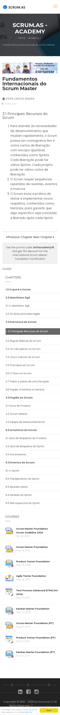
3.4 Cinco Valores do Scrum (23, 357)
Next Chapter (42, 237)
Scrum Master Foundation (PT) (34, 623)
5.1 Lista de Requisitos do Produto (26, 438)
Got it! (49, 710)
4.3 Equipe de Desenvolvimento (25, 422)
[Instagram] (36, 692)
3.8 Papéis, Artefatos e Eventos (25, 389)
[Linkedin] (20, 692)
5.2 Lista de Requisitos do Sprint (25, 446)
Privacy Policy (42, 705)
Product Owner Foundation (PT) (35, 637)
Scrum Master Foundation (32, 547)
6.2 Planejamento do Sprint (22, 479)
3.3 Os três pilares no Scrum (23, 349)
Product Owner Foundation (33, 561)
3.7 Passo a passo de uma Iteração (27, 381)
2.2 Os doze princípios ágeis (23, 314)
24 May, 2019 (10, 104)
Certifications (38, 685)
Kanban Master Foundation (32, 608)
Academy (33, 38)
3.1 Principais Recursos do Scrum (28, 331)
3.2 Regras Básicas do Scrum (23, 341)
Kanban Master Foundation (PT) (35, 652)
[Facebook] (28, 692)
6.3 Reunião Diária (17, 487)
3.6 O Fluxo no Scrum (19, 373)
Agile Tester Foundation (31, 576)
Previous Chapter (19, 237)
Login (54, 685)
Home (22, 38)
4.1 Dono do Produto (18, 406)
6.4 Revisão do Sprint (19, 495)
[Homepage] (14, 7)
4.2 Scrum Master (17, 414)
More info (28, 712)
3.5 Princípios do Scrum (20, 365)
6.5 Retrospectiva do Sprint (23, 503)
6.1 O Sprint (12, 470)
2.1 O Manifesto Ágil (17, 306)
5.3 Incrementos (16, 454)
